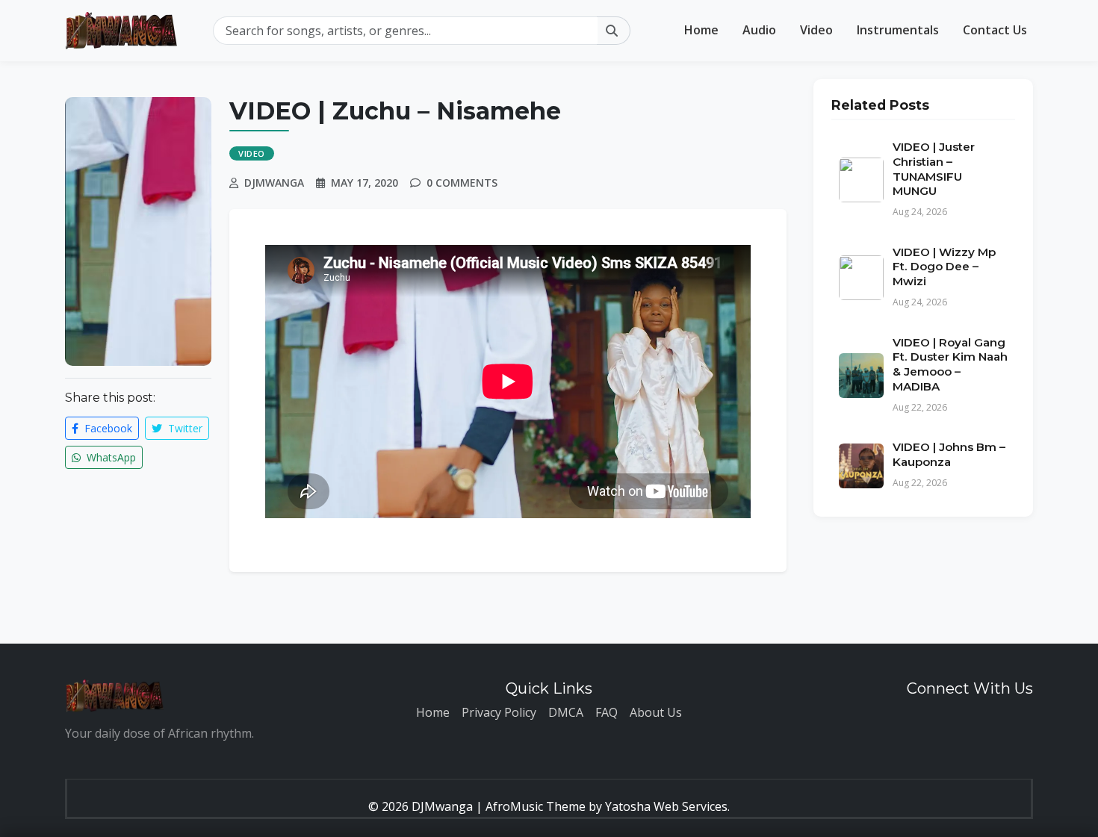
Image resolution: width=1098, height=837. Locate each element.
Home (701, 30)
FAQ (606, 712)
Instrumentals (898, 30)
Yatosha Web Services (666, 806)
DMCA (565, 712)
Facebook (106, 428)
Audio (759, 30)
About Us (656, 712)
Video (816, 30)
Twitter (183, 428)
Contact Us (995, 30)
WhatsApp (110, 457)
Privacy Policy (499, 712)
